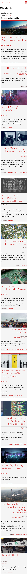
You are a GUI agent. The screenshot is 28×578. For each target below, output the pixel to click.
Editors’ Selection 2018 (16, 68)
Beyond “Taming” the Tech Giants (9, 109)
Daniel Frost (17, 337)
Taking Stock (23, 349)
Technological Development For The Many (14, 288)
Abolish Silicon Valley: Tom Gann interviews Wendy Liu (14, 39)
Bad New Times (10, 62)
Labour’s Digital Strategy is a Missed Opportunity (12, 467)
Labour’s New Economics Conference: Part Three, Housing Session (13, 373)
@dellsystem (8, 15)
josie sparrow (23, 74)
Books (16, 62)
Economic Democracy (14, 397)
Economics (10, 127)
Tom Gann (4, 45)
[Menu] (26, 2)
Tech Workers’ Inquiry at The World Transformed (16, 150)
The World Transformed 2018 (20, 173)
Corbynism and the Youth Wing (19, 331)
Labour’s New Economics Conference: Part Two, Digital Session (15, 420)
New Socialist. (6, 2)
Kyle (17, 73)
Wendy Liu (10, 45)
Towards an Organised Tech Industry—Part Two (16, 242)
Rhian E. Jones (23, 73)
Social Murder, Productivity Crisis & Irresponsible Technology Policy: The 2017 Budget (14, 508)
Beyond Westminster (13, 349)
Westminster (23, 534)
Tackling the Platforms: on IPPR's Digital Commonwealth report (11, 198)
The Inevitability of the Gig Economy (9, 556)
